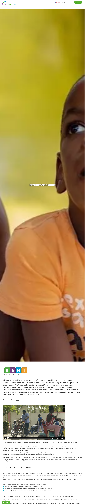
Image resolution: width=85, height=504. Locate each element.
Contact (60, 7)
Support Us (53, 7)
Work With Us (44, 7)
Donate (78, 2)
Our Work (31, 7)
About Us (24, 7)
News (37, 7)
